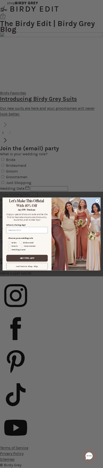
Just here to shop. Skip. (27, 266)
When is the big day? (16, 225)
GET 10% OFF (27, 258)
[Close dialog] (97, 201)
